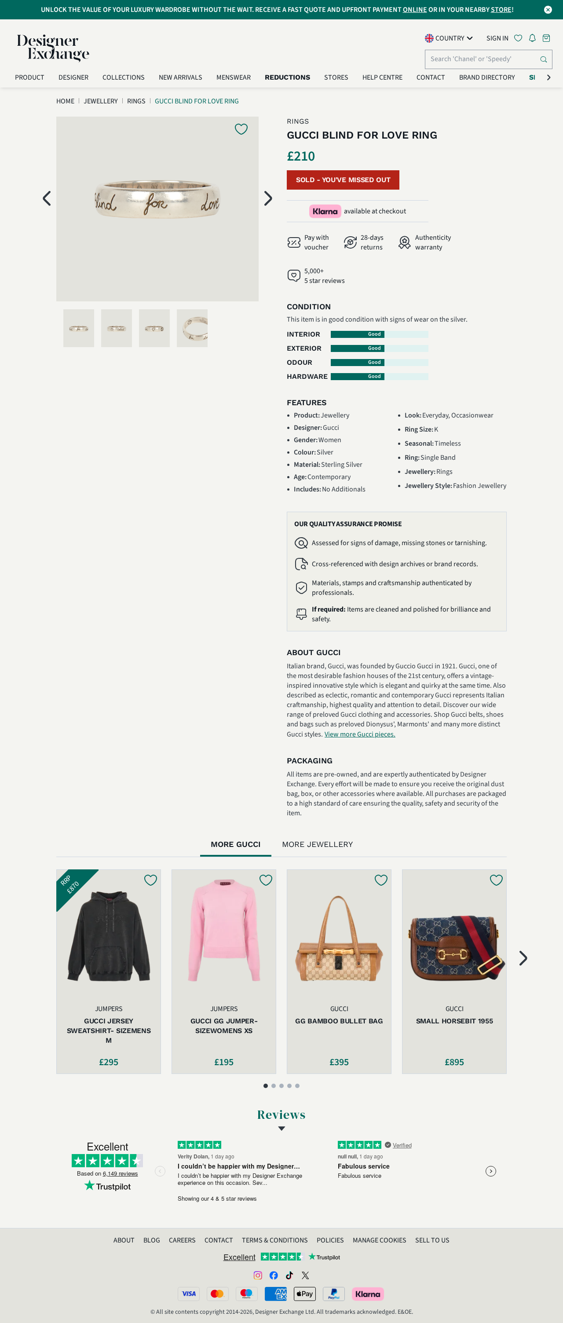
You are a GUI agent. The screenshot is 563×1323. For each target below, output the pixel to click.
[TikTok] (289, 1275)
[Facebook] (273, 1275)
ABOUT (124, 1240)
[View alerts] (535, 39)
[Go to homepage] (53, 48)
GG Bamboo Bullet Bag (339, 1021)
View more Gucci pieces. (360, 734)
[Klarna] (368, 1294)
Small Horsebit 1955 (454, 1021)
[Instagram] (257, 1275)
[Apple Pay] (304, 1294)
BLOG (151, 1240)
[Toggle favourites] (520, 38)
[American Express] (275, 1294)
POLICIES (330, 1240)
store (501, 10)
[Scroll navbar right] (549, 77)
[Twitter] (305, 1275)
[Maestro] (246, 1294)
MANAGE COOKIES (379, 1240)
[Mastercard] (217, 1294)
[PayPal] (333, 1294)
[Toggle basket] (547, 38)
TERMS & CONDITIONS (275, 1240)
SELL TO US (432, 1240)
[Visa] (188, 1294)
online (415, 10)
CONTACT (219, 1240)
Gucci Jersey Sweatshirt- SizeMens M (109, 1030)
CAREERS (182, 1240)
